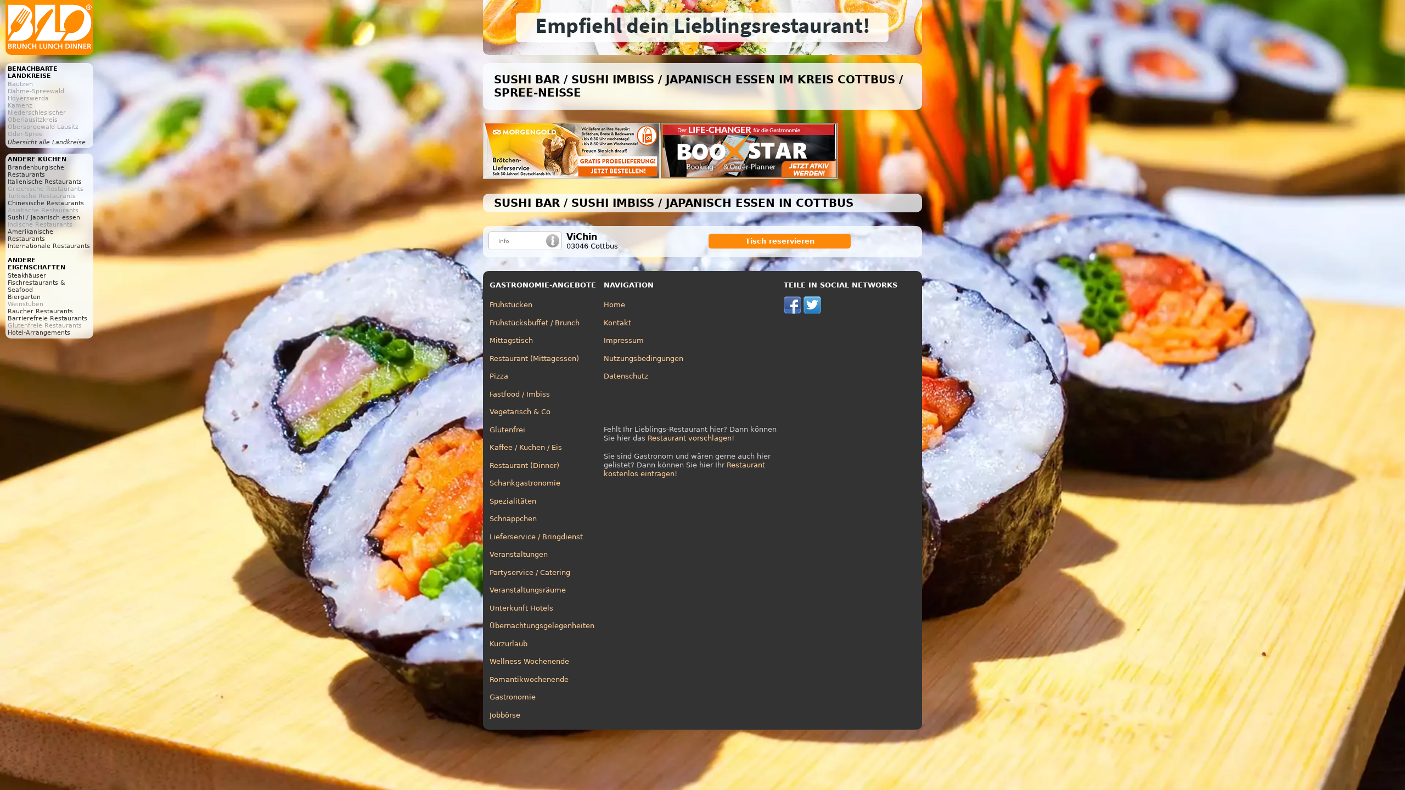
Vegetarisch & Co (520, 412)
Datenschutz (626, 376)
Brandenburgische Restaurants (36, 171)
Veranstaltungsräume (528, 590)
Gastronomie (513, 697)
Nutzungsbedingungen (643, 358)
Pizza (499, 376)
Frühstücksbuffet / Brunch (535, 323)
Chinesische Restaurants (46, 203)
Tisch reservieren (779, 241)
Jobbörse (505, 715)
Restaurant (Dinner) (524, 465)
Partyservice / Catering (530, 572)
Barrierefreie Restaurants (47, 318)
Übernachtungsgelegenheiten (542, 626)
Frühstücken (511, 305)
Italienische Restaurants (45, 181)
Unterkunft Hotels (521, 608)
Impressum (624, 340)
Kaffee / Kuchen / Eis (526, 447)
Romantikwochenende (529, 679)
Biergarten (24, 297)
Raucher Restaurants (40, 311)
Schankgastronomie (525, 483)
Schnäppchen (513, 519)
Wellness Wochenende (529, 661)
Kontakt (617, 323)
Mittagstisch (511, 340)
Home (614, 305)
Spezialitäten (513, 501)
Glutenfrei (507, 430)
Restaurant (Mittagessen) (534, 358)
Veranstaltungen (519, 554)
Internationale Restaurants (49, 246)
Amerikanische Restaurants (30, 235)
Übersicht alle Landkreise (47, 142)
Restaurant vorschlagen (690, 438)
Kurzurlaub (508, 644)
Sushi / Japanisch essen (44, 217)
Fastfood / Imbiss (520, 394)
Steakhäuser (27, 275)
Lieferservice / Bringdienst (536, 537)
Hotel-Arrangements (39, 332)
